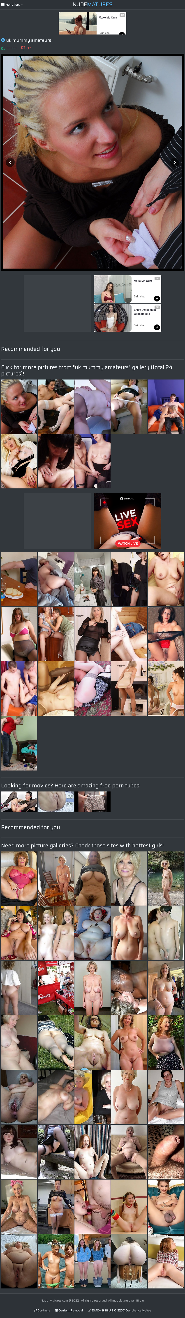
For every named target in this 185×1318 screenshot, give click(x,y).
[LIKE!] (3, 48)
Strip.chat (104, 33)
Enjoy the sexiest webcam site (145, 311)
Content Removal (70, 1310)
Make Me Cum (108, 17)
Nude (93, 4)
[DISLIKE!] (23, 48)
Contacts (43, 1310)
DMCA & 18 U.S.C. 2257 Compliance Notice (121, 1310)
